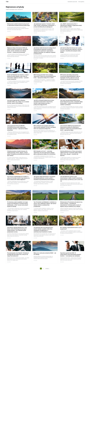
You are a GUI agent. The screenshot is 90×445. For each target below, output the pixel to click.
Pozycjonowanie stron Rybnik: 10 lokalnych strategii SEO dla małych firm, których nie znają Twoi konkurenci (18, 254)
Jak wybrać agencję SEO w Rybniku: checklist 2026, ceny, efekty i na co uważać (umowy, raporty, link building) (18, 102)
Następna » (47, 268)
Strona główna (81, 1)
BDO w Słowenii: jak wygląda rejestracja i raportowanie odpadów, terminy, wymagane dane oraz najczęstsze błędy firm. (45, 127)
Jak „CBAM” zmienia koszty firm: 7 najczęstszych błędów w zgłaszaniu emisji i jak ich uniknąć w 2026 (71, 25)
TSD (7, 1)
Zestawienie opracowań (72, 1)
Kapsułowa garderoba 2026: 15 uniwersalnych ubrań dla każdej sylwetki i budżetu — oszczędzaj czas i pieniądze (70, 254)
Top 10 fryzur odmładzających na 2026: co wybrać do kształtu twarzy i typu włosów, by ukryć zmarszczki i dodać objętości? (18, 178)
